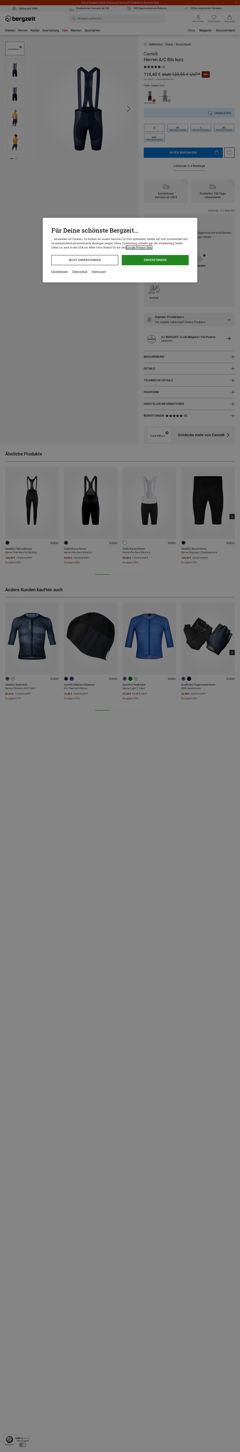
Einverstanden (155, 260)
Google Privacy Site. (139, 247)
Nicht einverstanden (85, 260)
